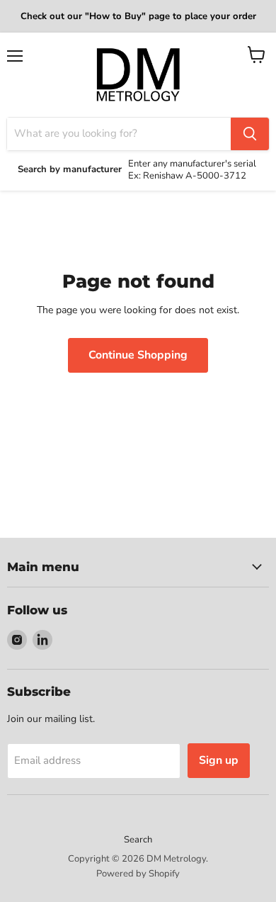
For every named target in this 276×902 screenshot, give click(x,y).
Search (138, 839)
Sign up (218, 760)
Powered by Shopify (138, 873)
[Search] (250, 134)
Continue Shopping (138, 355)
